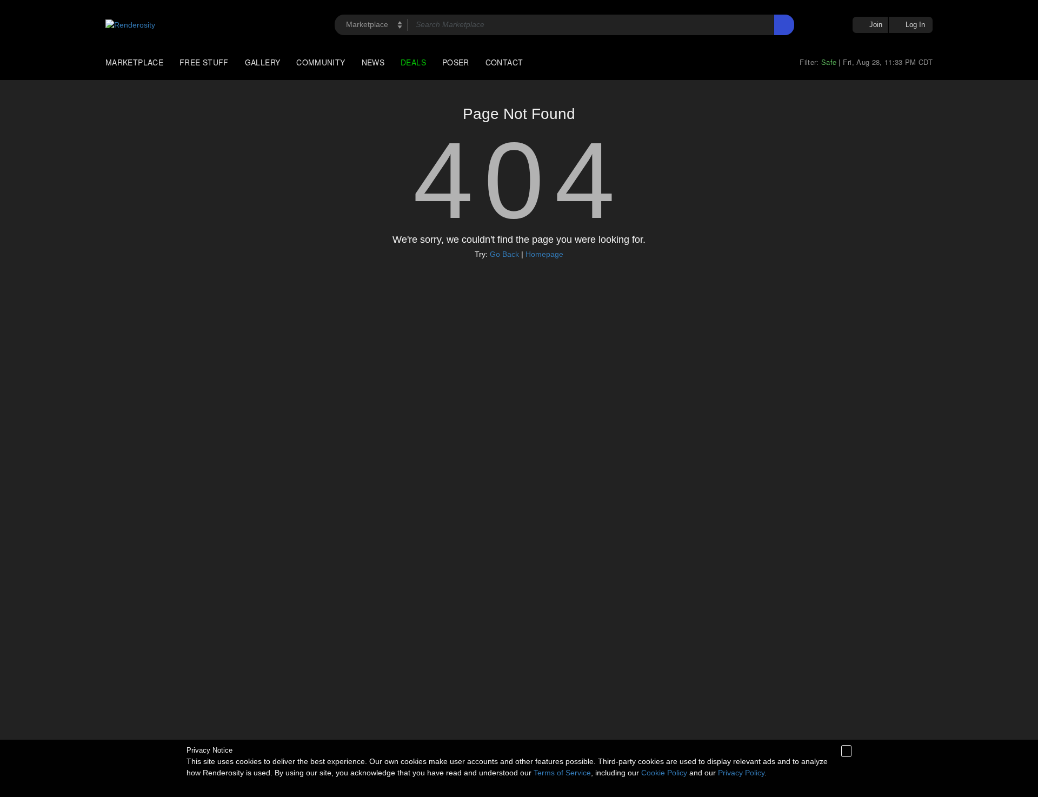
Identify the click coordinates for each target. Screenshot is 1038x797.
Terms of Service (562, 772)
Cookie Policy (664, 772)
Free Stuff (204, 62)
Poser (455, 62)
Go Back (504, 254)
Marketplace (134, 62)
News (373, 62)
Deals (413, 62)
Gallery (263, 62)
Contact (504, 62)
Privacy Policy (741, 772)
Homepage (544, 254)
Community (320, 62)
